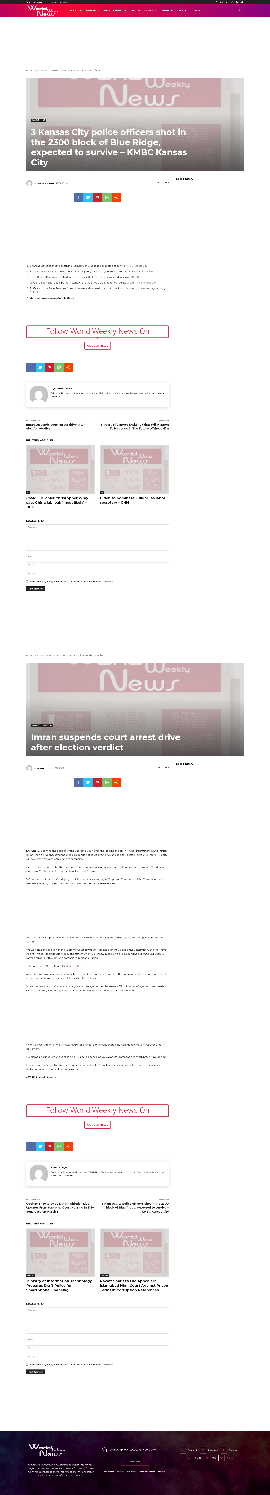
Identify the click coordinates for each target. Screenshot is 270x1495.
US (44, 70)
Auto (134, 10)
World (73, 10)
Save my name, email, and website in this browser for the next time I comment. (71, 581)
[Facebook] (216, 2)
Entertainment (114, 10)
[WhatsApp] (107, 197)
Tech (180, 10)
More (193, 10)
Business (91, 10)
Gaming (149, 10)
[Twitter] (242, 2)
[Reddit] (231, 2)
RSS (214, 1458)
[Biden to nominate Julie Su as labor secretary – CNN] (134, 469)
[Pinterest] (226, 2)
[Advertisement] (135, 43)
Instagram (213, 1450)
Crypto (165, 10)
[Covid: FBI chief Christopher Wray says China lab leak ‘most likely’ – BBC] (60, 469)
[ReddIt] (116, 197)
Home (29, 70)
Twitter (230, 1458)
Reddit (198, 1458)
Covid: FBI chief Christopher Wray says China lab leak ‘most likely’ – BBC (57, 502)
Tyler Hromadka (45, 183)
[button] (240, 10)
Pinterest (233, 1450)
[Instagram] (221, 2)
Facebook (192, 1450)
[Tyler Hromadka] (29, 183)
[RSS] (237, 2)
